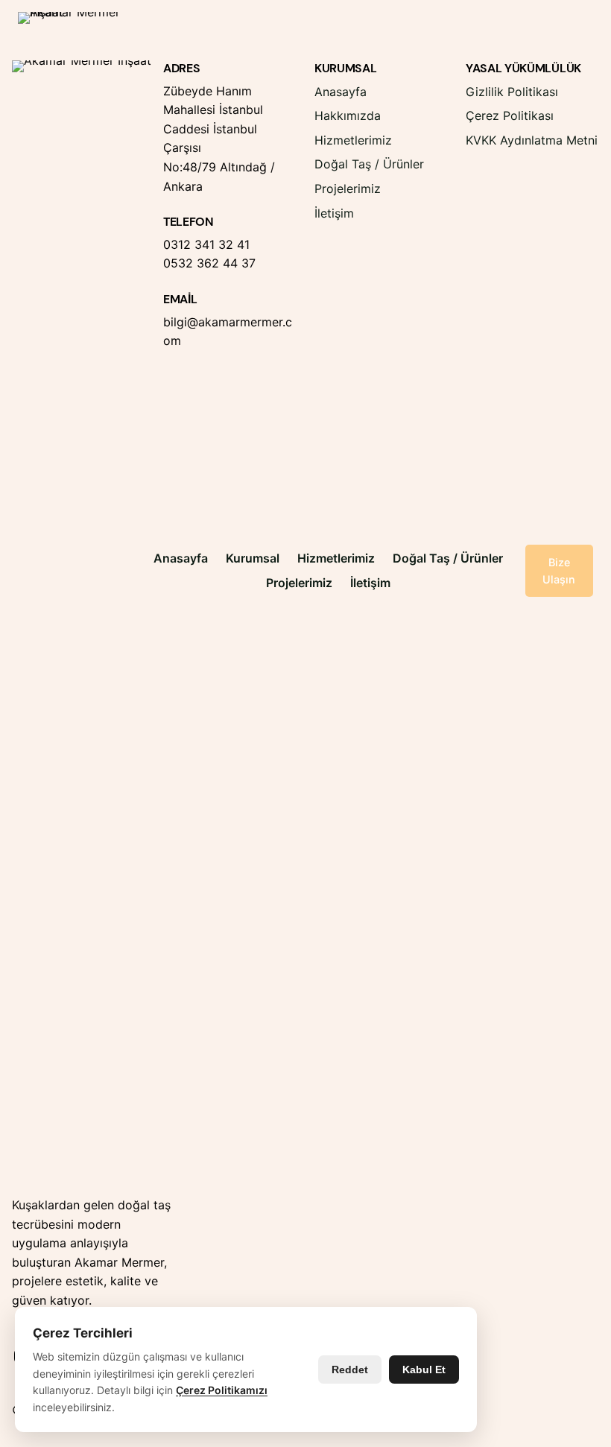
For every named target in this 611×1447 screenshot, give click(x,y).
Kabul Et (424, 1369)
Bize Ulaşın (558, 571)
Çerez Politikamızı (221, 1390)
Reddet (350, 1369)
